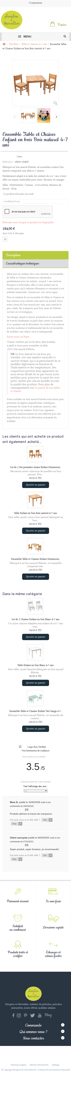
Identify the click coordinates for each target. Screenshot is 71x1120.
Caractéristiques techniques (22, 263)
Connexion (35, 2)
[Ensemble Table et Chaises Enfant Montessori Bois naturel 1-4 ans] (35, 546)
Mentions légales (18, 1065)
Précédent (15, 117)
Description (13, 255)
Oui (47, 820)
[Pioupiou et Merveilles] (13, 19)
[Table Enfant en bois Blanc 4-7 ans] (35, 652)
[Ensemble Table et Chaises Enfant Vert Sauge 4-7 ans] (35, 698)
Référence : (8, 162)
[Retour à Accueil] (3, 44)
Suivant (56, 117)
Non (16, 823)
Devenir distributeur (39, 1065)
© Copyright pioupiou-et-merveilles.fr (18, 1070)
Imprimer (4, 239)
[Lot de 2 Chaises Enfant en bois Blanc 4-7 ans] (35, 606)
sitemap (55, 1065)
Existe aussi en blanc (18, 336)
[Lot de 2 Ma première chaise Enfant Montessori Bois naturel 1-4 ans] (35, 454)
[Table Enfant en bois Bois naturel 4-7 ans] (35, 500)
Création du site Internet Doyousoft (54, 1070)
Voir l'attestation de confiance (35, 750)
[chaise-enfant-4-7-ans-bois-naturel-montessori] (28, 115)
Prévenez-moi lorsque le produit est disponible (28, 222)
